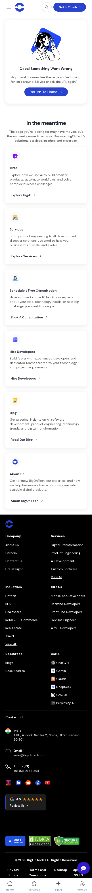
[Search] (47, 7)
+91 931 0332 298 (26, 771)
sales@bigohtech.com (29, 755)
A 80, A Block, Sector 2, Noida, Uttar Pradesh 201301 (46, 737)
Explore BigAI (21, 195)
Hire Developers (23, 378)
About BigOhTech (24, 501)
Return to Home (43, 91)
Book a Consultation (27, 317)
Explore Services (24, 256)
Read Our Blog (22, 440)
